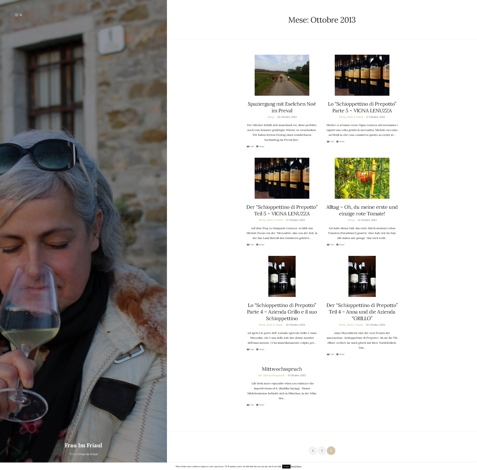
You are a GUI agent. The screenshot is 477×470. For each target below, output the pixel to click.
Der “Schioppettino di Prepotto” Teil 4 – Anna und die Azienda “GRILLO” (362, 311)
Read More (296, 466)
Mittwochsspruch (282, 369)
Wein (342, 117)
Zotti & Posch (355, 117)
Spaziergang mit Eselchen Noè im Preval (282, 107)
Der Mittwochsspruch (271, 375)
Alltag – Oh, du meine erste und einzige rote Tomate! (362, 210)
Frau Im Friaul (83, 445)
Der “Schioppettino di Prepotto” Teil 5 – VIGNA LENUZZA (282, 210)
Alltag (270, 117)
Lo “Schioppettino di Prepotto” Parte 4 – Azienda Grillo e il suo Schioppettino (282, 311)
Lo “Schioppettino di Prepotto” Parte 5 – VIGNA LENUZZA (362, 107)
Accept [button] (286, 467)
